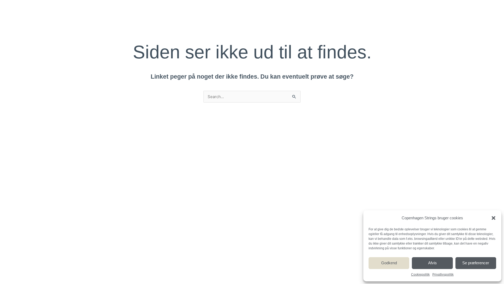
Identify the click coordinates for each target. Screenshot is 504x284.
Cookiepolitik (420, 274)
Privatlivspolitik (443, 274)
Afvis (432, 263)
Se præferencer (475, 263)
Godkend (389, 263)
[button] (493, 218)
